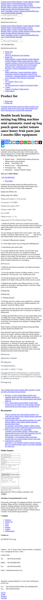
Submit (4, 494)
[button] (17, 492)
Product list (8, 103)
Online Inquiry (6, 140)
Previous (23, 398)
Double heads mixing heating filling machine (19, 390)
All (6, 82)
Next (22, 404)
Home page (9, 52)
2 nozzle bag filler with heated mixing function (20, 391)
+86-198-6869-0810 (8, 177)
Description (9, 181)
